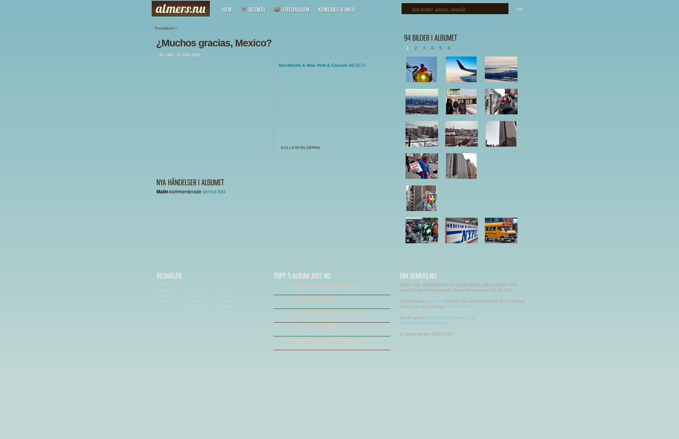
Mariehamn (196, 323)
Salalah (226, 290)
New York (316, 65)
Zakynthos (228, 328)
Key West (165, 339)
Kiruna (163, 345)
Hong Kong (167, 323)
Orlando (193, 345)
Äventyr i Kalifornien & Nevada (324, 285)
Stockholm (290, 65)
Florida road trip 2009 (315, 299)
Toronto (226, 323)
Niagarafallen (198, 339)
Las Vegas (195, 301)
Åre (222, 334)
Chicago (164, 295)
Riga (223, 284)
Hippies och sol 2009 (314, 327)
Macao (192, 312)
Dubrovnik (166, 301)
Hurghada (166, 328)
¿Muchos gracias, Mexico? (214, 42)
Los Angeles (197, 306)
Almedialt (434, 301)
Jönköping (166, 334)
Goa (161, 306)
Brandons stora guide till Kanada (327, 340)
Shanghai (228, 295)
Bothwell (165, 284)
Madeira (193, 317)
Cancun (339, 65)
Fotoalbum (164, 28)
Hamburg (165, 317)
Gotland (164, 312)
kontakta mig (457, 306)
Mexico (357, 65)
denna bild (214, 192)
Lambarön (195, 295)
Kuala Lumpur (198, 290)
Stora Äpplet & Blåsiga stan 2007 (327, 313)
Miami (191, 328)
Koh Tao (193, 284)
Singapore (228, 306)
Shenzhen (228, 301)
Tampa (225, 317)
